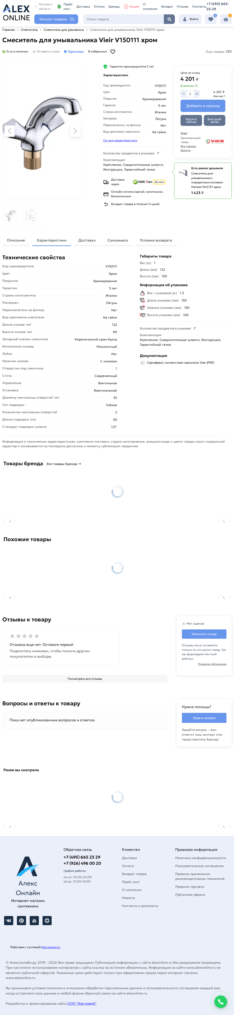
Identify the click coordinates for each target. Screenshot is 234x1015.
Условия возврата (156, 240)
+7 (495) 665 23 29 (82, 857)
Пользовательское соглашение (199, 866)
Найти (169, 19)
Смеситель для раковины (64, 30)
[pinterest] (21, 920)
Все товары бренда (188, 148)
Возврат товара (134, 874)
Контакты (199, 6)
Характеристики (51, 240)
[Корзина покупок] (226, 19)
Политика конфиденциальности (200, 858)
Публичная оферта (190, 895)
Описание (16, 240)
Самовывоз (117, 240)
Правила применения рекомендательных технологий (200, 876)
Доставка (83, 6)
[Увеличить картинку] (42, 130)
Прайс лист (68, 6)
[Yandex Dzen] (47, 920)
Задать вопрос (204, 718)
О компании (150, 6)
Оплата (99, 6)
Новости (128, 898)
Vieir (61, 452)
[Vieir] (215, 142)
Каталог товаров (53, 19)
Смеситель (29, 30)
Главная (8, 30)
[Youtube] (34, 920)
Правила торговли (189, 887)
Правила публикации (212, 664)
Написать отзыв (204, 634)
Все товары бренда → (64, 464)
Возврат (167, 6)
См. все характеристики (120, 140)
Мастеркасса (50, 947)
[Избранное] (211, 19)
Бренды (114, 6)
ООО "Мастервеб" (81, 1003)
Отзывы (183, 6)
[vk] (8, 920)
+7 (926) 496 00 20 (82, 863)
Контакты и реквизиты (140, 906)
